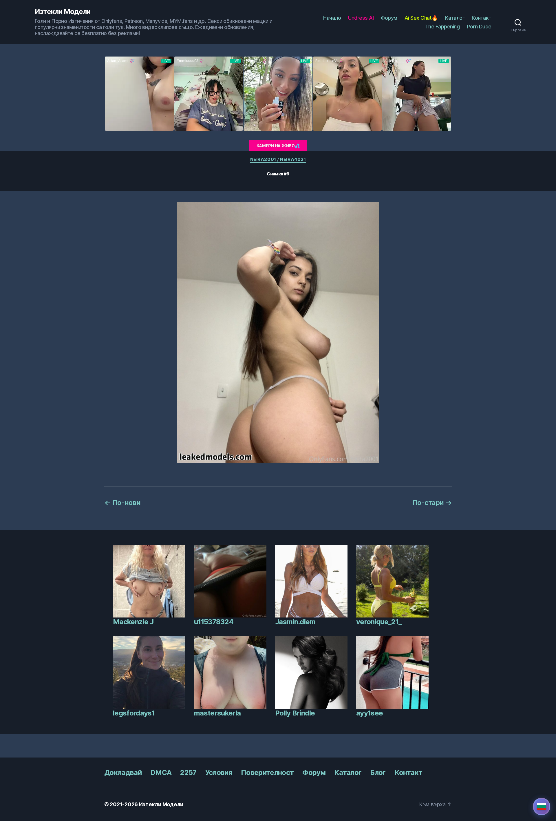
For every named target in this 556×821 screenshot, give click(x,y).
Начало (332, 18)
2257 (188, 772)
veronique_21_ (378, 621)
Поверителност (267, 772)
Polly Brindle (295, 713)
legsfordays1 (134, 713)
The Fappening (442, 26)
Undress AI (361, 18)
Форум (389, 18)
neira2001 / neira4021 (278, 159)
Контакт (481, 18)
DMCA (160, 772)
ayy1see (369, 713)
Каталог (455, 18)
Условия (218, 772)
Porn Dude (479, 26)
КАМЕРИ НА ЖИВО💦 (278, 145)
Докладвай (123, 772)
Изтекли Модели (62, 11)
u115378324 (213, 621)
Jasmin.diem (295, 621)
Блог (377, 772)
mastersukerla (217, 713)
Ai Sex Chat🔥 (421, 18)
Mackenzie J (133, 621)
